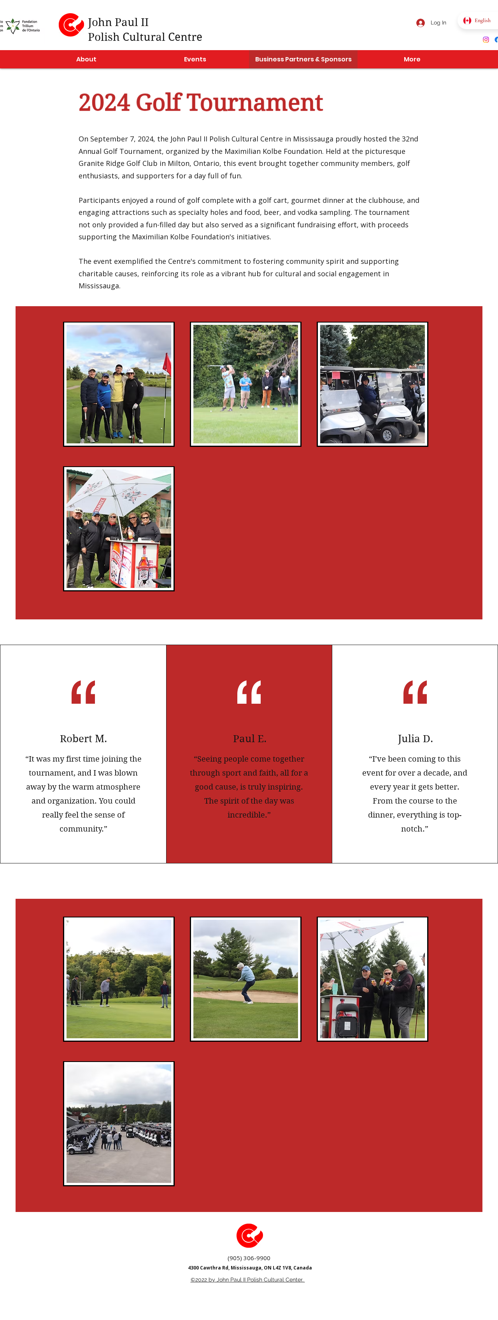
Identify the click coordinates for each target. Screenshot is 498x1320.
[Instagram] (486, 40)
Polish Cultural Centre (145, 37)
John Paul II (118, 22)
